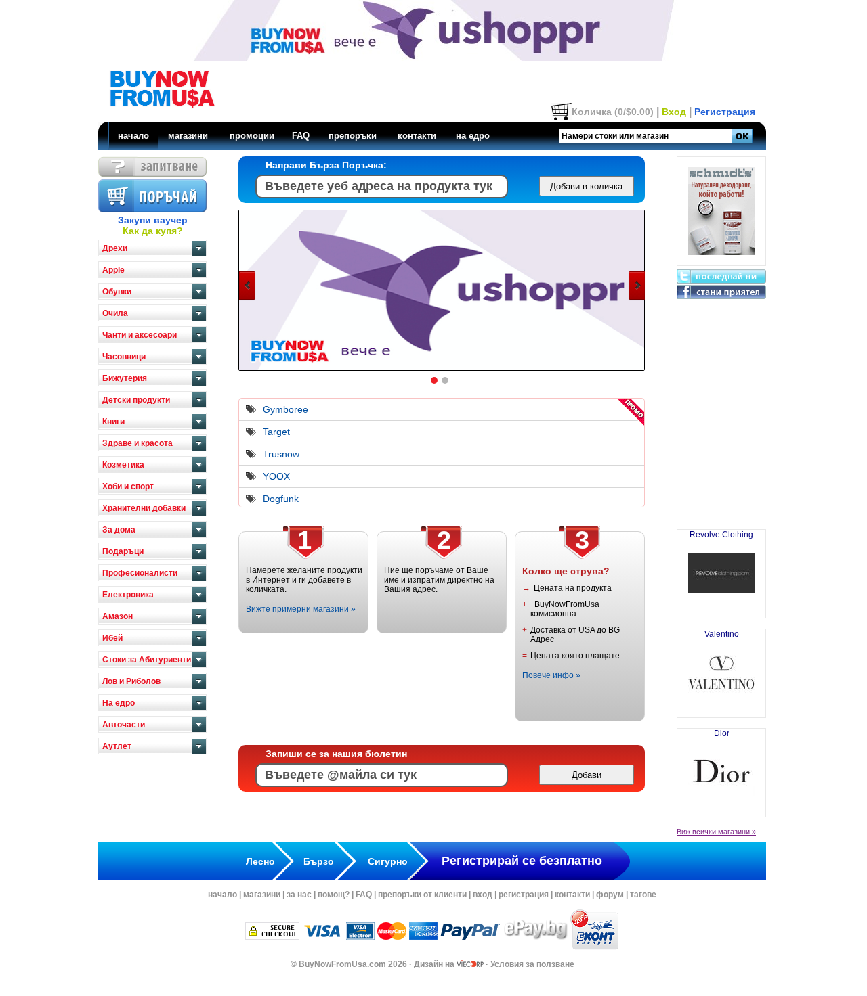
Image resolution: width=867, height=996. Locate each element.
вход (482, 894)
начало (133, 136)
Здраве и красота (137, 443)
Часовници (124, 356)
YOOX (276, 476)
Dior (721, 733)
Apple (113, 270)
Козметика (123, 465)
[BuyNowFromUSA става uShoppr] (442, 369)
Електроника (128, 594)
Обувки (116, 291)
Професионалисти (139, 573)
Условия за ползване (532, 964)
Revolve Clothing (721, 534)
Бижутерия (124, 378)
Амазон (117, 616)
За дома (118, 530)
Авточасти (123, 724)
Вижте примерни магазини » (301, 609)
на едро (473, 136)
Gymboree (285, 409)
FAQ (301, 136)
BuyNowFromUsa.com (342, 964)
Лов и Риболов (131, 681)
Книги (113, 421)
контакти (417, 136)
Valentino (721, 634)
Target (276, 431)
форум (610, 894)
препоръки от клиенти (422, 894)
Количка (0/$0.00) (613, 111)
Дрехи (114, 248)
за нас (299, 894)
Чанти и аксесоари (139, 335)
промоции (252, 136)
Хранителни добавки (144, 508)
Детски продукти (136, 400)
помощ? (334, 894)
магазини (188, 136)
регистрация (524, 894)
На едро (118, 703)
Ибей (112, 638)
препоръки (353, 136)
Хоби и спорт (128, 486)
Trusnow (281, 454)
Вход (674, 111)
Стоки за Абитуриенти (146, 659)
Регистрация (724, 111)
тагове (643, 894)
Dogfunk (281, 498)
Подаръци (123, 551)
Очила (115, 313)
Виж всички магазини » (716, 832)
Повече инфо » (551, 675)
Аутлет (116, 746)
